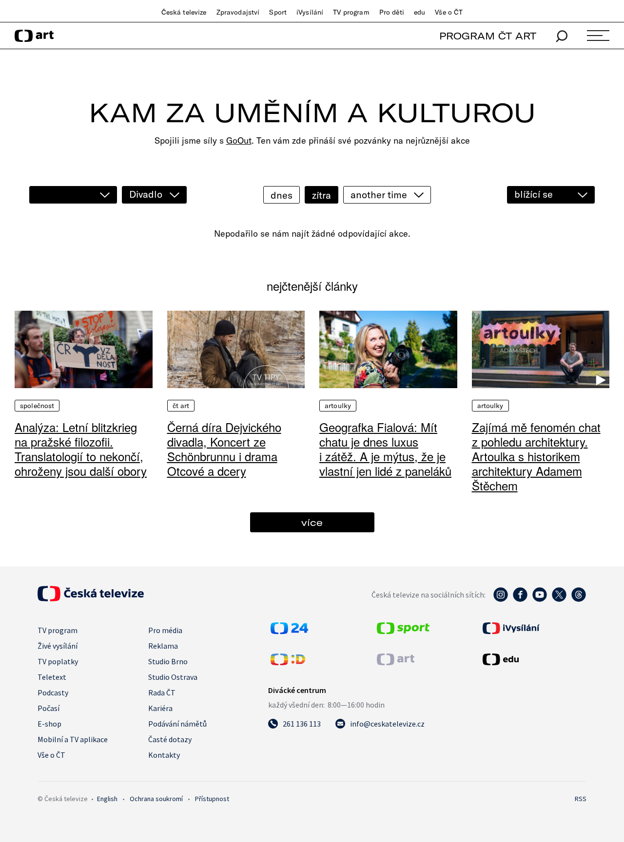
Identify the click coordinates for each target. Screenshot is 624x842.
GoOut (239, 140)
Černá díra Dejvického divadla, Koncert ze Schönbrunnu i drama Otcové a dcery (224, 448)
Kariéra (160, 708)
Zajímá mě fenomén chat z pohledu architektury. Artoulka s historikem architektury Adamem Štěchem (536, 456)
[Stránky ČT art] (395, 662)
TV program (351, 12)
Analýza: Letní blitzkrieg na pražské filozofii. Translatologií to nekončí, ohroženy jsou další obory (81, 448)
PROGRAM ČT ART (487, 36)
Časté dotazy (170, 739)
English (107, 798)
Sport (278, 12)
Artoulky (338, 405)
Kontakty (164, 755)
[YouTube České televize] (539, 599)
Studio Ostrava (172, 677)
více (312, 522)
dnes (281, 195)
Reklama (163, 646)
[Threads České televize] (578, 599)
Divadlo (145, 194)
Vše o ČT (449, 12)
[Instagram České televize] (500, 599)
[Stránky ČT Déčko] (288, 662)
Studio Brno (168, 661)
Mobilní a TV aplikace (73, 739)
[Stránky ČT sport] (403, 631)
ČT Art (181, 405)
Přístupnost (212, 798)
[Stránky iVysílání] (533, 628)
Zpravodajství (238, 12)
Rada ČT (162, 692)
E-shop (49, 724)
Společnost (37, 405)
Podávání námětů (177, 724)
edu (419, 12)
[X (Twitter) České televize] (559, 599)
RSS (580, 798)
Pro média (165, 630)
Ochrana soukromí (156, 798)
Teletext (52, 677)
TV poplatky (58, 661)
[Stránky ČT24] (289, 631)
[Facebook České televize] (520, 599)
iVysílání (309, 12)
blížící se (533, 194)
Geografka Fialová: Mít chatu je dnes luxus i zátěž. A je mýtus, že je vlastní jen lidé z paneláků (385, 448)
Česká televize (184, 12)
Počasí (48, 708)
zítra (321, 195)
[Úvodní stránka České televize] (91, 598)
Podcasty (53, 692)
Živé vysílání (58, 646)
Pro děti (391, 12)
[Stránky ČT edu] (533, 659)
